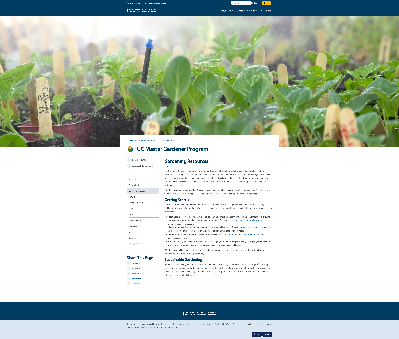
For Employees (160, 3)
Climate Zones (136, 214)
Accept (267, 334)
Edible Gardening (137, 220)
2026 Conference (135, 244)
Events (150, 3)
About (223, 10)
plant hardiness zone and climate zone (247, 220)
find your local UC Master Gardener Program (240, 234)
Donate (266, 3)
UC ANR (130, 140)
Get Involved (252, 10)
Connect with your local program (211, 193)
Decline (257, 334)
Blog (130, 232)
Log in (256, 3)
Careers (130, 3)
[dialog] (199, 329)
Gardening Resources (137, 191)
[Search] (250, 3)
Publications (133, 226)
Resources (133, 238)
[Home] (141, 11)
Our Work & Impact (235, 10)
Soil (131, 208)
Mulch (132, 197)
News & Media (265, 10)
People (137, 3)
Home (131, 173)
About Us (132, 179)
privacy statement (171, 327)
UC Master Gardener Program (146, 140)
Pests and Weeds (136, 202)
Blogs (144, 3)
